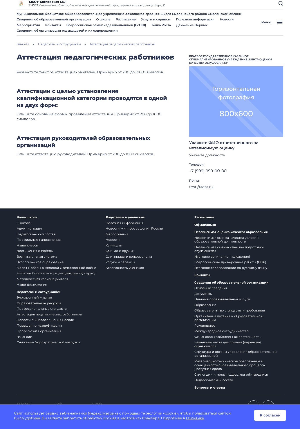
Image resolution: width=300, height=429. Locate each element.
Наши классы (27, 245)
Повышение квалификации (39, 326)
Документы (203, 294)
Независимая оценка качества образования (231, 232)
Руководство (204, 326)
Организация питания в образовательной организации (228, 318)
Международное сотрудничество (221, 331)
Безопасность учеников (125, 268)
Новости (227, 19)
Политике (195, 418)
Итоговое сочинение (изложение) (222, 257)
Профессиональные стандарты (42, 309)
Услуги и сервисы (156, 19)
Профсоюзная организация (39, 331)
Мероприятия (28, 25)
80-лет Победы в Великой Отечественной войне (56, 268)
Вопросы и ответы (209, 387)
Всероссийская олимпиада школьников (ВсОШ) (106, 25)
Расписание (126, 19)
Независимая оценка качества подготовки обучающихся (229, 249)
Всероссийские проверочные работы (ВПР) (230, 262)
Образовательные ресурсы (39, 303)
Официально (205, 225)
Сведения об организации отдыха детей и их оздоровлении (67, 31)
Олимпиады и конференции (129, 257)
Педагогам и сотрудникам (38, 292)
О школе (103, 19)
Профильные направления (39, 240)
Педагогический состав (36, 234)
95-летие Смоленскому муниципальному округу (56, 273)
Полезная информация (195, 19)
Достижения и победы (35, 251)
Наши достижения (32, 284)
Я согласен (270, 415)
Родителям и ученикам (125, 217)
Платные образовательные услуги (222, 299)
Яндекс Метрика (103, 413)
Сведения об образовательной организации (54, 19)
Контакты (53, 25)
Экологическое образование (40, 262)
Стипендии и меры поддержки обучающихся (231, 375)
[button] (280, 3)
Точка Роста (161, 25)
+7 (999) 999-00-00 (208, 170)
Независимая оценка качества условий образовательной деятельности (226, 240)
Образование (205, 305)
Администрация (30, 228)
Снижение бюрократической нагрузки (48, 342)
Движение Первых (192, 25)
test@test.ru (201, 187)
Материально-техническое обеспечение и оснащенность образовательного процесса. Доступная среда (230, 365)
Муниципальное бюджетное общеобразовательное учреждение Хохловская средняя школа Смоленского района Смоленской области (129, 14)
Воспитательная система (37, 257)
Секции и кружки (120, 251)
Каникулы (114, 245)
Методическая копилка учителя (42, 279)
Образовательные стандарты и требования (229, 310)
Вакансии (24, 337)
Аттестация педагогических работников (49, 314)
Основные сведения (211, 288)
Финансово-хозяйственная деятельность (227, 337)
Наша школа (27, 217)
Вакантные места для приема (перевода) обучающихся (227, 344)
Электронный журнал (34, 297)
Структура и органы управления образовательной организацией (235, 354)
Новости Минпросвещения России (45, 320)
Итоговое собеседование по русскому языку (230, 268)
